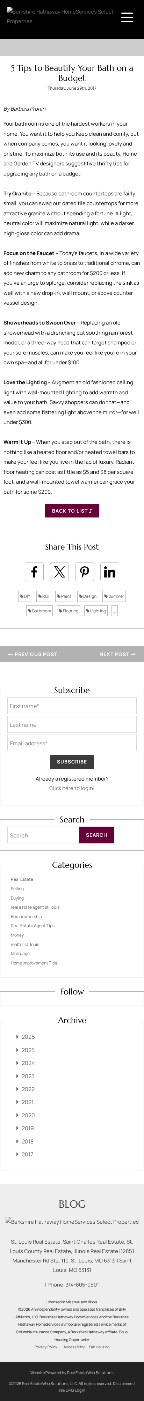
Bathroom (41, 611)
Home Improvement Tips (34, 963)
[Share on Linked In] (109, 571)
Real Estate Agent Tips (33, 926)
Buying (17, 898)
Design (89, 596)
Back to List (70, 510)
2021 (28, 1102)
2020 (28, 1115)
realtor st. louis (25, 944)
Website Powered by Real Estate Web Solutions (72, 1372)
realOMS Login (72, 1390)
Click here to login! (72, 788)
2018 (28, 1141)
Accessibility (74, 1346)
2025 (28, 1050)
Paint (65, 596)
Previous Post (35, 654)
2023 (28, 1076)
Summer (116, 596)
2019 (28, 1128)
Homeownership (26, 916)
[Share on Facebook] (34, 571)
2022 (28, 1089)
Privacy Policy (46, 1346)
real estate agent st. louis (35, 907)
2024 (28, 1063)
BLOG (72, 1204)
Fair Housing (99, 1346)
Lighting (97, 611)
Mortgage (20, 953)
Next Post (115, 654)
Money (17, 935)
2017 (27, 1154)
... (114, 611)
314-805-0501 (82, 1284)
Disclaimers (123, 1383)
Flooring (70, 611)
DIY (26, 596)
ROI (45, 596)
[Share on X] (59, 571)
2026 (28, 1037)
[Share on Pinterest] (84, 571)
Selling (17, 889)
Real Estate (22, 879)
